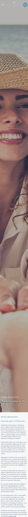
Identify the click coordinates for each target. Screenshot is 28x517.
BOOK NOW (25, 5)
